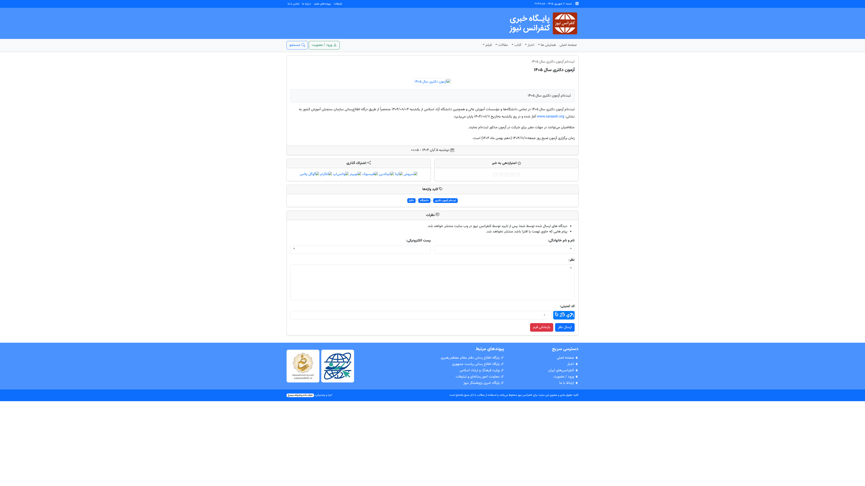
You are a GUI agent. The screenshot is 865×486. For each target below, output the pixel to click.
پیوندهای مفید (322, 4)
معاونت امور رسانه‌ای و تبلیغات (478, 377)
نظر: (572, 260)
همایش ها (548, 45)
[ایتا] (399, 174)
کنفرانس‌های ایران (561, 370)
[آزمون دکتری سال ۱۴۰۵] (432, 82)
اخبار (531, 45)
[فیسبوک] (370, 174)
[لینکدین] (386, 174)
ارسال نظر (565, 327)
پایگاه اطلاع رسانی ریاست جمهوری (476, 364)
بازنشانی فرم (541, 327)
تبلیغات (338, 4)
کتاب (517, 45)
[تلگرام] (326, 174)
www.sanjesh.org (550, 116)
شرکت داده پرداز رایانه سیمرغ (300, 395)
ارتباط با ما (567, 383)
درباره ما (306, 4)
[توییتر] (355, 174)
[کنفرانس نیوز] (542, 23)
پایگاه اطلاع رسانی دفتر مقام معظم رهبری (471, 358)
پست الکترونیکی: (418, 240)
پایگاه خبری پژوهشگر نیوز (482, 383)
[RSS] (577, 4)
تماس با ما (293, 4)
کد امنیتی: (567, 306)
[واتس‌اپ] (341, 174)
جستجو (295, 45)
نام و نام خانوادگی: (561, 240)
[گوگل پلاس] (309, 174)
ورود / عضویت (564, 377)
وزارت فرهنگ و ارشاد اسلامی (480, 370)
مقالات (503, 45)
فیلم (488, 45)
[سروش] (410, 174)
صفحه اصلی (568, 45)
